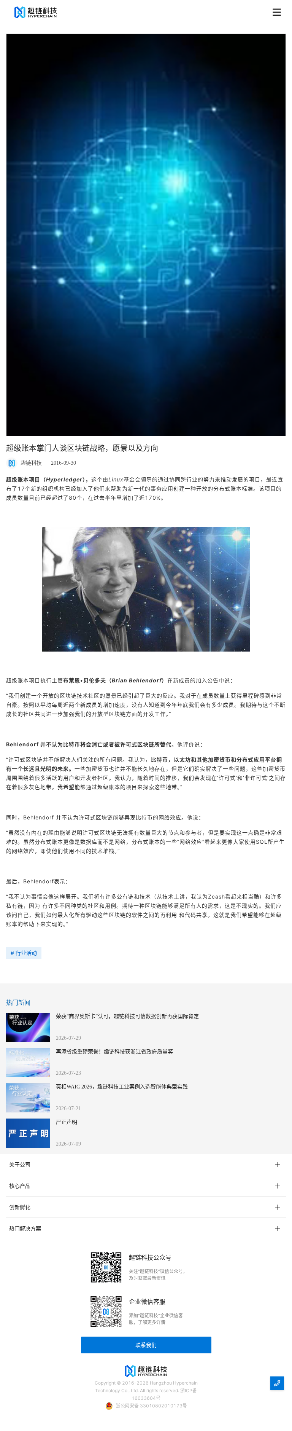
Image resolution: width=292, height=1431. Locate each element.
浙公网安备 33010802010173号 (151, 1406)
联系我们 (146, 1345)
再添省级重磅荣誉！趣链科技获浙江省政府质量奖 (114, 1052)
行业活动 (26, 953)
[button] (146, 1164)
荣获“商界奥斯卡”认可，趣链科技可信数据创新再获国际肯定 (127, 1016)
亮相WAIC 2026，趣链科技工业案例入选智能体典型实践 (122, 1087)
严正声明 (66, 1122)
